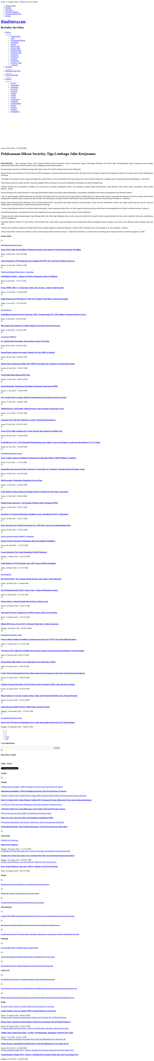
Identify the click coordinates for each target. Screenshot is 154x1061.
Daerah (8, 33)
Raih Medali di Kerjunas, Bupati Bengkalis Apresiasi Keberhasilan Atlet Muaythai (27, 966)
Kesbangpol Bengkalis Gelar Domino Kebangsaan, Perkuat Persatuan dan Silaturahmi (34, 827)
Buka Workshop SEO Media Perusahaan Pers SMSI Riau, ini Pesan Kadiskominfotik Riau (35, 525)
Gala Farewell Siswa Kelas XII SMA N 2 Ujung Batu (17, 536)
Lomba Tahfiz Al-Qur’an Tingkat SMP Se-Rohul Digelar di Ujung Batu (28, 1011)
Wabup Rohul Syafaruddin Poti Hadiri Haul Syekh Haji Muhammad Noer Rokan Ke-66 (35, 1044)
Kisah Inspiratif (6, 574)
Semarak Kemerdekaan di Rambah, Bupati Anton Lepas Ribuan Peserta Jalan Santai (28, 957)
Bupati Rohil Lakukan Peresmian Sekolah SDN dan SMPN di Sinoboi (28, 352)
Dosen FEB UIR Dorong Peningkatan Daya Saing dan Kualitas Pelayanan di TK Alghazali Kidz (37, 722)
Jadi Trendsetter (6, 310)
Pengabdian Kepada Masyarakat (11, 245)
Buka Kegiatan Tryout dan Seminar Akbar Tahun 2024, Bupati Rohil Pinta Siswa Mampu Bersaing (39, 696)
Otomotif (8, 68)
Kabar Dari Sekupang (9, 845)
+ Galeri (13, 97)
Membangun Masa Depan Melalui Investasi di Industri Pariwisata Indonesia (25, 884)
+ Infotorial (14, 87)
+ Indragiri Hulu (16, 53)
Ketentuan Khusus (12, 12)
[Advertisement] (77, 130)
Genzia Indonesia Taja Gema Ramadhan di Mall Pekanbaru (24, 552)
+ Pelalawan (14, 57)
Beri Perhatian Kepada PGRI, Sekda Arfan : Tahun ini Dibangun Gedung (29, 590)
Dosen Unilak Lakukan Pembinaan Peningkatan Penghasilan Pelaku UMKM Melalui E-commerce (38, 458)
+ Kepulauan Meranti (17, 40)
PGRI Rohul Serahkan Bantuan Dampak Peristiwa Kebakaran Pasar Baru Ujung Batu (34, 492)
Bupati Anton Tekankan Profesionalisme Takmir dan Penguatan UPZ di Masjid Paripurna (35, 1022)
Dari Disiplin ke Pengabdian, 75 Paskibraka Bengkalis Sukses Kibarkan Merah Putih (28, 979)
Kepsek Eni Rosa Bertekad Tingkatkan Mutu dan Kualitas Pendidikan (28, 541)
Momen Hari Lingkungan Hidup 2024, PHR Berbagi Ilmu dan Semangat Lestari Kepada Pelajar (38, 364)
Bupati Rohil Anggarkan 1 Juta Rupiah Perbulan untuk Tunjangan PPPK (29, 503)
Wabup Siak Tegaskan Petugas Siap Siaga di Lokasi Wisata (20, 893)
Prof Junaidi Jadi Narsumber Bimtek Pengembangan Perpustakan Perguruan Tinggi (33, 397)
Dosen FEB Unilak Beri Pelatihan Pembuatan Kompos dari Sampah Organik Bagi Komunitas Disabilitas (41, 250)
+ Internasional (15, 36)
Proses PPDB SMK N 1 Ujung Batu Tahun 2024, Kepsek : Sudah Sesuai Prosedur (32, 288)
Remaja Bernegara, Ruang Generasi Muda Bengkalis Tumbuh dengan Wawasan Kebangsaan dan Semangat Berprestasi (39, 988)
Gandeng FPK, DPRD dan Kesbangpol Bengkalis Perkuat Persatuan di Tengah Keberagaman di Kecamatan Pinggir (38, 916)
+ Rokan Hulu (15, 49)
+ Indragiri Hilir (15, 51)
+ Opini (12, 83)
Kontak (8, 16)
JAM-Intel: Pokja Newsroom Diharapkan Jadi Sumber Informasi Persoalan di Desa (33, 809)
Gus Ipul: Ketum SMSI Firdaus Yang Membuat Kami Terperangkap (22, 902)
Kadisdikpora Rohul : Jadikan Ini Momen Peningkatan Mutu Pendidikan (29, 276)
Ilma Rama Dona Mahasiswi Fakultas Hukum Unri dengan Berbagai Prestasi (30, 326)
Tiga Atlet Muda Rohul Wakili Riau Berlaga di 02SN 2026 (19, 948)
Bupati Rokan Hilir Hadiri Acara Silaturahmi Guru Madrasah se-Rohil (28, 662)
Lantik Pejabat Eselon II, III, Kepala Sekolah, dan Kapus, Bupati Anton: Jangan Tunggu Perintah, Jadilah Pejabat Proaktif (40, 934)
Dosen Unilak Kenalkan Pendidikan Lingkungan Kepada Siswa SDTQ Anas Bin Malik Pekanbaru (38, 639)
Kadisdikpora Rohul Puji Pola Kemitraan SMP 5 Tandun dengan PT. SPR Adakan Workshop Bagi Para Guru (43, 314)
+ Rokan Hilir (15, 46)
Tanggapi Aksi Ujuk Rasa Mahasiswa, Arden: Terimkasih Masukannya (28, 420)
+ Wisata (13, 105)
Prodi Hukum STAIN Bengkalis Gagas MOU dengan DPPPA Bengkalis (28, 563)
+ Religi (13, 95)
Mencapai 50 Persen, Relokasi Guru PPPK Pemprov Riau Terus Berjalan (29, 613)
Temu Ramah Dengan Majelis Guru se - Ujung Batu (17, 272)
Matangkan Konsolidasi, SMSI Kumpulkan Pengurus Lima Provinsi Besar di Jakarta (33, 791)
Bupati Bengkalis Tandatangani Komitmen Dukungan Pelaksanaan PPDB (29, 386)
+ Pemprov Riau (16, 63)
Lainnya (8, 80)
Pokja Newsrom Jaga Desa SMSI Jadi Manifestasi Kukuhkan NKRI (27, 818)
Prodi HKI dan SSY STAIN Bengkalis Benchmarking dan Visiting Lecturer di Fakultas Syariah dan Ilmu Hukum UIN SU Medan (50, 442)
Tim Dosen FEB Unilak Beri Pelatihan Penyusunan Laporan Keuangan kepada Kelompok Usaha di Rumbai (42, 651)
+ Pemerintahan (15, 103)
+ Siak (12, 38)
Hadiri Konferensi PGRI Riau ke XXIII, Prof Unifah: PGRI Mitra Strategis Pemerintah (34, 299)
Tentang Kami (10, 6)
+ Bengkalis (14, 42)
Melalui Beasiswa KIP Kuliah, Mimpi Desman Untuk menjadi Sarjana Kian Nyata (32, 409)
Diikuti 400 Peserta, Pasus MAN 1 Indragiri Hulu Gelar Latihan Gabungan (30, 624)
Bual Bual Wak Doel (12, 72)
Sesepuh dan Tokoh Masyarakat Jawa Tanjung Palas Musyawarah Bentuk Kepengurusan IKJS (38, 856)
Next (7, 737)
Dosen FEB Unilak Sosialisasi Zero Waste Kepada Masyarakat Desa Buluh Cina (31, 431)
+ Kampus (13, 91)
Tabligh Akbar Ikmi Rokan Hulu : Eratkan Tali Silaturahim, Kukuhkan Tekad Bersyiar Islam (37, 1033)
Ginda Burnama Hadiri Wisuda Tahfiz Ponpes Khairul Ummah (25, 707)
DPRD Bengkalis (11, 76)
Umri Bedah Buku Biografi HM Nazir (15, 375)
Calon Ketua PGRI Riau (8, 337)
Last (6, 739)
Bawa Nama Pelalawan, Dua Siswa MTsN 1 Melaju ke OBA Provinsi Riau (29, 866)
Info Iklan (8, 10)
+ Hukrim (13, 110)
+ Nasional (14, 65)
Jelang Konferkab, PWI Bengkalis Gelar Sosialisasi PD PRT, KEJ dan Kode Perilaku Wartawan (38, 261)
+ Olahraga (14, 101)
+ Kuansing (14, 55)
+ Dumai (13, 44)
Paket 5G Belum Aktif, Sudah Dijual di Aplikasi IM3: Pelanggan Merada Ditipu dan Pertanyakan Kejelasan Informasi (46, 800)
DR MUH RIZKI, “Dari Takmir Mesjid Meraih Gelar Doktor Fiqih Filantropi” (31, 579)
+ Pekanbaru (14, 61)
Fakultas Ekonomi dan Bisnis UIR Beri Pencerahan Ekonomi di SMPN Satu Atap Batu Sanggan (38, 684)
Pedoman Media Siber (13, 14)
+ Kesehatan (14, 85)
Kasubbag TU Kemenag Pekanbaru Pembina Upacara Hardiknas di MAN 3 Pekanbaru (34, 514)
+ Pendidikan (14, 112)
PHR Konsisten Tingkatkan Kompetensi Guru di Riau (21, 480)
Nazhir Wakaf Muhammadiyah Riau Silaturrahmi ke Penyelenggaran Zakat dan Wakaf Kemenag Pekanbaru (43, 673)
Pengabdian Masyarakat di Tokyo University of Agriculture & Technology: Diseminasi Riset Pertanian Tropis (43, 469)
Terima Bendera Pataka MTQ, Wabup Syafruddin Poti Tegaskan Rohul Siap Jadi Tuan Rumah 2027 (39, 1055)
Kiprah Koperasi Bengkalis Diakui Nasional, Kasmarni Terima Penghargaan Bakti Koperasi (30, 925)
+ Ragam (13, 93)
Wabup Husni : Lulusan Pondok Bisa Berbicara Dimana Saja (24, 601)
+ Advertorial (14, 99)
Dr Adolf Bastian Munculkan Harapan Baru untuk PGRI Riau (25, 341)
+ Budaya (13, 107)
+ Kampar (13, 59)
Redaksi (8, 8)
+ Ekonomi (14, 89)
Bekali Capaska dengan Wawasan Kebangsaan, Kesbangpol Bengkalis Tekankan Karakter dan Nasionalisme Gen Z (37, 998)
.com (13, 21)
